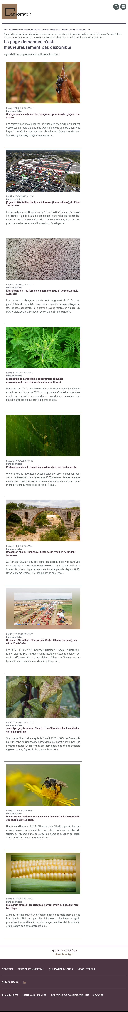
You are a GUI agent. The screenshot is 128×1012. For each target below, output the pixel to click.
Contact (7, 969)
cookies (98, 995)
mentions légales (34, 995)
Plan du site (10, 995)
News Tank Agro (64, 954)
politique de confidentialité (70, 995)
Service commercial (31, 969)
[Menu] (123, 7)
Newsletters (86, 969)
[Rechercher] (116, 7)
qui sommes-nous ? (61, 969)
